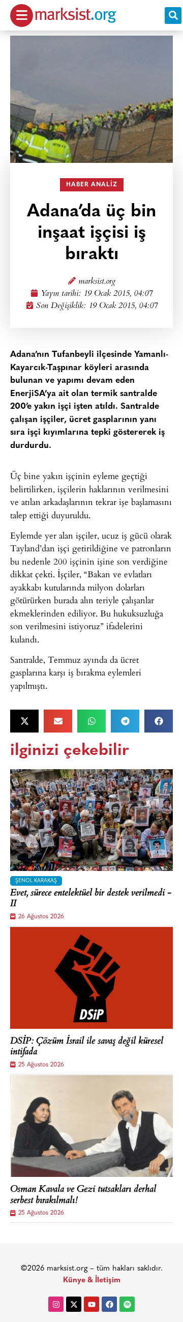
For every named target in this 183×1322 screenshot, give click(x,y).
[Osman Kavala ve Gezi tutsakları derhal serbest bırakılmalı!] (91, 1126)
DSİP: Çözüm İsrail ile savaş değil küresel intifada (86, 1047)
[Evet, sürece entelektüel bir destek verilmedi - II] (91, 820)
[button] (173, 15)
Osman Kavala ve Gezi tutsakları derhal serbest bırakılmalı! (83, 1195)
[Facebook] (109, 1304)
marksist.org (96, 282)
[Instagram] (56, 1304)
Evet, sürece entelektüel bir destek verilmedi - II (90, 899)
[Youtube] (91, 1304)
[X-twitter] (73, 1304)
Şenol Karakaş (36, 881)
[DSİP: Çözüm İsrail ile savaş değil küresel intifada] (91, 978)
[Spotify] (127, 1304)
